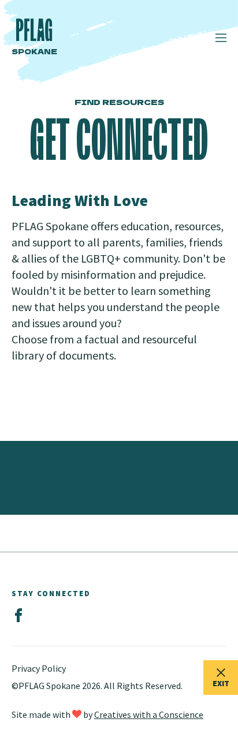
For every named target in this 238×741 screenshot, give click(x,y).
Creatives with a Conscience (148, 714)
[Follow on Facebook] (18, 616)
